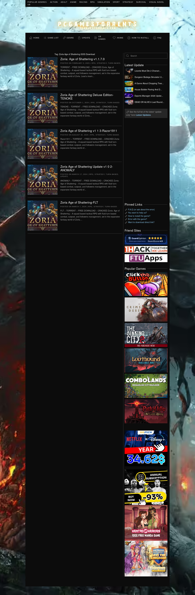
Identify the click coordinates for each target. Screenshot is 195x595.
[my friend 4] (146, 257)
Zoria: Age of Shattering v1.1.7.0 (82, 59)
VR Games (102, 38)
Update (86, 38)
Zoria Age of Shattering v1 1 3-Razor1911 (88, 130)
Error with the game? (137, 219)
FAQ (159, 38)
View (146, 283)
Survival (141, 2)
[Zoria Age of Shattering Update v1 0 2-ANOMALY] (43, 179)
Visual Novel (156, 2)
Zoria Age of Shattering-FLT (79, 202)
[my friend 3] (146, 249)
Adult (64, 2)
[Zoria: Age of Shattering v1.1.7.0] (43, 71)
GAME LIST (53, 38)
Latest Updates (143, 114)
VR (29, 5)
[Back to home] (97, 20)
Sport (116, 2)
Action (54, 2)
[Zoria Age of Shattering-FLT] (43, 215)
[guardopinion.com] (146, 238)
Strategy (128, 2)
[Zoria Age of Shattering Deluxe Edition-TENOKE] (43, 107)
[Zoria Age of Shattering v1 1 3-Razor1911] (43, 143)
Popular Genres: (37, 2)
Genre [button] (70, 38)
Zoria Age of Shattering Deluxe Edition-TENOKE (86, 96)
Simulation (104, 2)
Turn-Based (114, 63)
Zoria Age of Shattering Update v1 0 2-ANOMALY (86, 168)
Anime (73, 2)
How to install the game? (139, 215)
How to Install (140, 38)
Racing (84, 2)
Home (36, 38)
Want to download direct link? (141, 222)
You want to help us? (137, 212)
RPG (92, 2)
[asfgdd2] (146, 522)
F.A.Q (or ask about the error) (141, 209)
